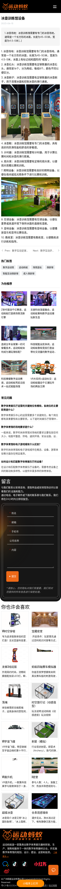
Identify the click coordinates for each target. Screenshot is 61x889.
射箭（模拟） (44, 738)
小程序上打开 (30, 883)
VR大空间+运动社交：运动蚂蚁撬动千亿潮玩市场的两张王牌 (45, 374)
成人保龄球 (29, 273)
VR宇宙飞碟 (15, 738)
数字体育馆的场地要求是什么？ (30, 432)
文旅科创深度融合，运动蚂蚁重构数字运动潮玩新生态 (45, 305)
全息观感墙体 (44, 809)
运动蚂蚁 (23, 267)
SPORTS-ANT (15, 6)
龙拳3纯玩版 (15, 663)
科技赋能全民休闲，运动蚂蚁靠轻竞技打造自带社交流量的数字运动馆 (45, 339)
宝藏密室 (44, 628)
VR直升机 (15, 773)
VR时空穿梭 (15, 628)
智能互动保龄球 (10, 273)
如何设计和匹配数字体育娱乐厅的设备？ (30, 466)
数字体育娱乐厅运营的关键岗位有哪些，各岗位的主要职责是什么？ (30, 412)
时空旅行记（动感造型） (44, 700)
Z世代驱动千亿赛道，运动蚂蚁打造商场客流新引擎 (15, 305)
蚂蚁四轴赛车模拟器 (44, 663)
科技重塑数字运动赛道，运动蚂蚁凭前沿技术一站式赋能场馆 (15, 374)
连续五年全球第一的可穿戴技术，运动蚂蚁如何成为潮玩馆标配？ (15, 339)
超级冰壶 (15, 809)
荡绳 (15, 700)
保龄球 (50, 267)
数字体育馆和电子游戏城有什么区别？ (30, 449)
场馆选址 (37, 267)
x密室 (44, 773)
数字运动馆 (8, 267)
